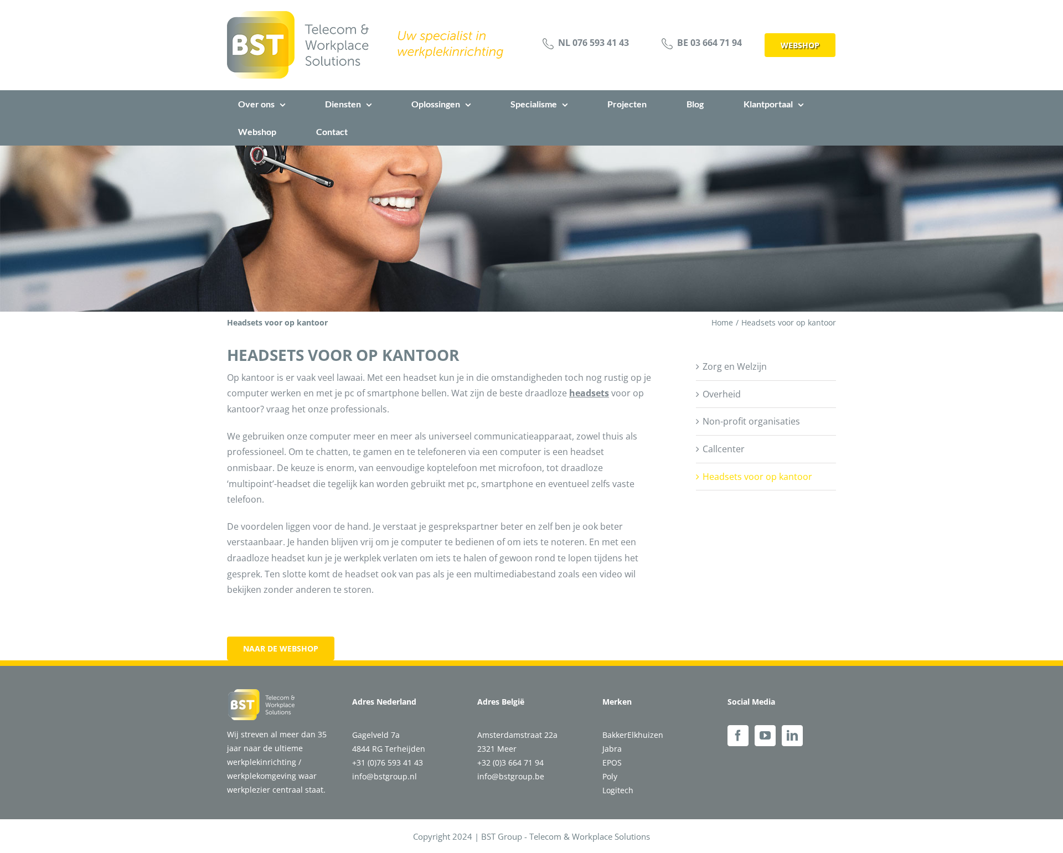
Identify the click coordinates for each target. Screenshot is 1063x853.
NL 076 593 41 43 (593, 43)
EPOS (612, 762)
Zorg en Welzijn (735, 366)
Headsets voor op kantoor (757, 477)
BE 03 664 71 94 (709, 43)
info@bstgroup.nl (384, 776)
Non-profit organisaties (751, 421)
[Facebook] (738, 735)
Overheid (722, 394)
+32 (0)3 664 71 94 (510, 762)
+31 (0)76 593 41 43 (387, 762)
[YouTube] (765, 735)
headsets (589, 393)
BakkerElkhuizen (632, 735)
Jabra (612, 748)
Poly (609, 776)
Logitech (617, 790)
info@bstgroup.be (510, 776)
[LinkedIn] (792, 735)
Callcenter (724, 449)
